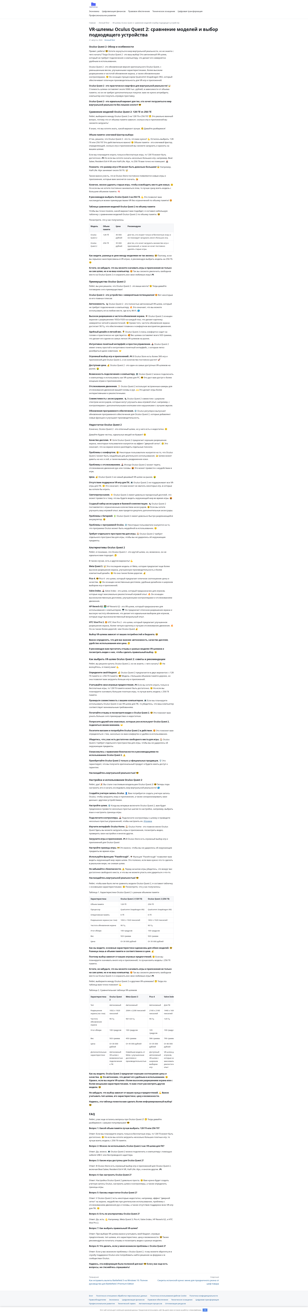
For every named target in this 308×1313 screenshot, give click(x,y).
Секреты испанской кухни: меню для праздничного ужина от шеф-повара (188, 1280)
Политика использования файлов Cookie (168, 1295)
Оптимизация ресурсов (175, 1303)
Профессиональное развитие (102, 15)
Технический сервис (127, 1303)
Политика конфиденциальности (203, 1295)
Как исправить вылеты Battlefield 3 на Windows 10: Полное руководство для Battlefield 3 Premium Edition (118, 1280)
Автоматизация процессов (150, 1303)
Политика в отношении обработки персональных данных (121, 1295)
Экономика (94, 11)
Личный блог (104, 23)
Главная (92, 23)
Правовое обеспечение (139, 11)
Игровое (148, 821)
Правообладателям (97, 1299)
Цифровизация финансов (113, 11)
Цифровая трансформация (190, 11)
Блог (91, 1295)
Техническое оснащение (163, 11)
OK (205, 1310)
